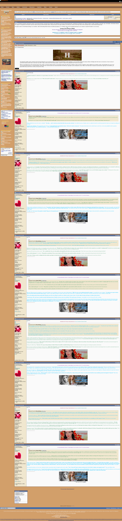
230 (69, 520)
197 (98, 519)
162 (51, 519)
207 (111, 519)
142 (25, 519)
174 (67, 519)
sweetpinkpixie (4, 80)
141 (23, 519)
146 (30, 519)
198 (99, 519)
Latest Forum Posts (5, 83)
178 (73, 519)
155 (42, 519)
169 (61, 519)
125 (2, 519)
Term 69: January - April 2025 (67, 18)
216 (50, 520)
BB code (16, 496)
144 (27, 519)
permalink (117, 43)
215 (49, 520)
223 (59, 520)
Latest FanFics (4, 69)
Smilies (16, 497)
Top (121, 508)
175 (69, 519)
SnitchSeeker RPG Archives (37, 18)
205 (109, 519)
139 (21, 519)
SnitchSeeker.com (20, 18)
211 (117, 519)
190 (89, 519)
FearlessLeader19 (5, 112)
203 (106, 519)
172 (65, 519)
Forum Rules (17, 502)
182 (78, 519)
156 (43, 519)
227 (65, 520)
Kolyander (3, 92)
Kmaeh (3, 88)
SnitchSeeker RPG (29, 18)
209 (114, 519)
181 (77, 519)
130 (9, 519)
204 (107, 519)
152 (38, 519)
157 (45, 519)
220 (55, 520)
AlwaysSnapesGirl (5, 18)
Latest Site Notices (5, 15)
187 (85, 519)
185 (82, 519)
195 (95, 519)
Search (113, 14)
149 (34, 519)
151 (37, 519)
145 (29, 519)
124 (1, 519)
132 (11, 519)
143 (26, 519)
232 (71, 520)
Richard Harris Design (63, 517)
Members (3, 146)
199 (101, 519)
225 (62, 520)
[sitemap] (120, 7)
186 (83, 519)
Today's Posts (92, 14)
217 (51, 520)
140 (22, 519)
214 (121, 519)
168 (59, 519)
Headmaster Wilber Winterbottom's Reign (55, 18)
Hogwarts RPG (5, 121)
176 (70, 519)
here (68, 30)
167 (58, 519)
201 (103, 519)
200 (102, 519)
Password (106, 18)
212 (118, 519)
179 (74, 519)
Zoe (2, 73)
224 (61, 520)
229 (67, 520)
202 (105, 519)
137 (18, 519)
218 (53, 520)
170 (62, 519)
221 (57, 520)
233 (73, 520)
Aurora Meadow (4, 102)
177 (71, 519)
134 (14, 519)
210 (115, 519)
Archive (118, 508)
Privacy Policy (73, 513)
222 (58, 520)
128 (6, 519)
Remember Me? (117, 17)
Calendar (69, 14)
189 (87, 519)
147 (31, 519)
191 (90, 519)
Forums (24, 18)
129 (7, 519)
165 (55, 519)
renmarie (3, 24)
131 (10, 519)
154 (41, 519)
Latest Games (4, 109)
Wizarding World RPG (6, 130)
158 (46, 519)
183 (79, 519)
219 (54, 520)
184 (81, 519)
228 (66, 520)
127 (5, 519)
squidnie (3, 144)
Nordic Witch (4, 136)
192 (91, 519)
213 (119, 519)
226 (63, 520)
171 (63, 519)
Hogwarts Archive (45, 18)
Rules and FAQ (46, 14)
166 (57, 519)
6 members (10, 152)
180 (75, 519)
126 (3, 519)
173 (66, 519)
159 (47, 519)
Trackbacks (17, 499)
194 (94, 519)
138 (19, 519)
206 (110, 519)
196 (97, 519)
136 (17, 519)
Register (23, 14)
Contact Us (108, 508)
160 (49, 519)
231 (70, 520)
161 (50, 519)
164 (54, 519)
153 (39, 519)
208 (113, 519)
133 (13, 519)
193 (93, 519)
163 (53, 519)
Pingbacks (16, 500)
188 (86, 519)
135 (15, 519)
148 (33, 519)
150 (35, 519)
